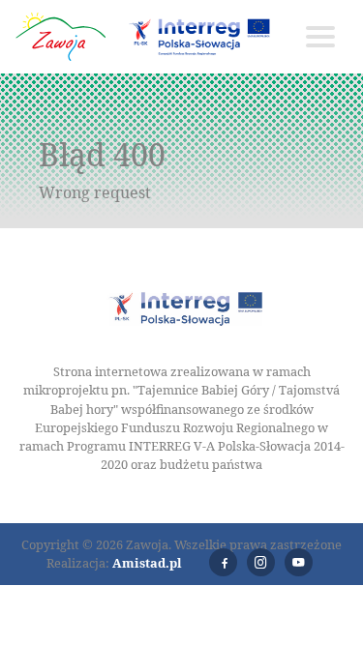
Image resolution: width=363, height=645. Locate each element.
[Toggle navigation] (320, 36)
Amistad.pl (147, 563)
